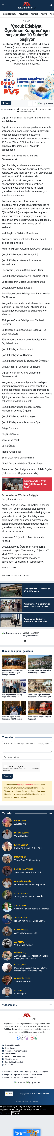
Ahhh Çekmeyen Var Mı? (25, 933)
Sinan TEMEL (20, 905)
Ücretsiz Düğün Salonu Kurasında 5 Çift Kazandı (12, 718)
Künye (6, 1075)
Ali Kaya (18, 990)
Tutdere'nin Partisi (22, 981)
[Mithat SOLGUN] (7, 834)
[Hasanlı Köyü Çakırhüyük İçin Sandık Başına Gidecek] (40, 661)
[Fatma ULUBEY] (7, 846)
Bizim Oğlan (20, 993)
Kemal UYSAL (20, 965)
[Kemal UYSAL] (7, 967)
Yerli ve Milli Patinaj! (23, 945)
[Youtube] (32, 1038)
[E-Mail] (25, 641)
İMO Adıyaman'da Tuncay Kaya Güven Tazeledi (12, 696)
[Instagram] (27, 1038)
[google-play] (33, 1083)
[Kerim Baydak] (7, 931)
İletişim (45, 1072)
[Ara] (51, 5)
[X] (22, 1038)
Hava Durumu (10, 1048)
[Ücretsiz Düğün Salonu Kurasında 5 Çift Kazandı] (14, 708)
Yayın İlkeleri (37, 1075)
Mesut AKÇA (20, 857)
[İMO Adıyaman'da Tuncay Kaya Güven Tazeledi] (14, 686)
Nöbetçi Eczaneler (12, 1045)
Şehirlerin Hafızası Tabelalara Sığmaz (31, 908)
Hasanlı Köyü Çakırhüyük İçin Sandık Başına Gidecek (39, 671)
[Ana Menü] (3, 5)
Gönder (7, 776)
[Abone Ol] (45, 103)
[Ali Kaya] (7, 992)
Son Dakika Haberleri (14, 1062)
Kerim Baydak (21, 930)
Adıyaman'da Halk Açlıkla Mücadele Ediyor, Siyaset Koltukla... (31, 957)
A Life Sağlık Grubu (30, 1072)
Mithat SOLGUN (21, 833)
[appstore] (20, 1083)
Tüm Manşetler (11, 1059)
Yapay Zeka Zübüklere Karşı (27, 860)
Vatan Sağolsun (21, 836)
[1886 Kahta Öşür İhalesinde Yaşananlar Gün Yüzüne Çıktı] (40, 686)
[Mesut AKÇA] (7, 858)
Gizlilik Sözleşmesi (12, 1077)
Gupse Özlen (20, 821)
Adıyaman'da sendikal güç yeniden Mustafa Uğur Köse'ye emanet (12, 672)
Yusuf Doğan (20, 918)
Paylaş (7, 103)
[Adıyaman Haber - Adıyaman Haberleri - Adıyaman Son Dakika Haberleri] (26, 5)
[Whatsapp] (36, 1038)
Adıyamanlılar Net (10, 109)
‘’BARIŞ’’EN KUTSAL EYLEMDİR (28, 896)
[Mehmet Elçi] (7, 955)
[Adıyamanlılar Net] (11, 633)
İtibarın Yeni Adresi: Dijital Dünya (29, 921)
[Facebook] (18, 1038)
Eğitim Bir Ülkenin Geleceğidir (28, 848)
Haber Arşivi (10, 1065)
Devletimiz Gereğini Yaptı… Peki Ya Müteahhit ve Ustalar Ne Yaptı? (30, 969)
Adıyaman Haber (11, 1072)
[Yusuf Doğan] (7, 919)
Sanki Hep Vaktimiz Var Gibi (27, 872)
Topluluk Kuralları (20, 1075)
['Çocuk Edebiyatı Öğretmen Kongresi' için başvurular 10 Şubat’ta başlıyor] (27, 84)
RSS (10, 1094)
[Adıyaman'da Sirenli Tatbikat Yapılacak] (40, 708)
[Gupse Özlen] (7, 822)
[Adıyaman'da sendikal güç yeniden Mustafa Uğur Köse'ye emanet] (14, 661)
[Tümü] (50, 813)
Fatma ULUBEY (21, 845)
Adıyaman (23, 13)
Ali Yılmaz (19, 942)
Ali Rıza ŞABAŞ (21, 893)
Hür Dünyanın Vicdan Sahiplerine (29, 884)
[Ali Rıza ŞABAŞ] (7, 895)
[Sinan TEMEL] (7, 907)
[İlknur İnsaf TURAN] (7, 870)
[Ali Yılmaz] (7, 943)
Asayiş (44, 13)
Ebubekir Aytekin (22, 881)
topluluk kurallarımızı (26, 785)
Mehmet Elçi (20, 953)
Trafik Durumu (11, 1054)
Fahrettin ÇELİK (22, 978)
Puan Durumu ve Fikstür (15, 1056)
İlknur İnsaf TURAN (24, 869)
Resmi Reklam (9, 13)
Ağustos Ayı (20, 824)
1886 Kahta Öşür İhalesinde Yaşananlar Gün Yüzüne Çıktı (39, 696)
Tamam (15, 1113)
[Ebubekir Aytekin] (7, 882)
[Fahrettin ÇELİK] (7, 979)
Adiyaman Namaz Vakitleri (16, 1051)
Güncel (34, 13)
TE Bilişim (33, 1101)
